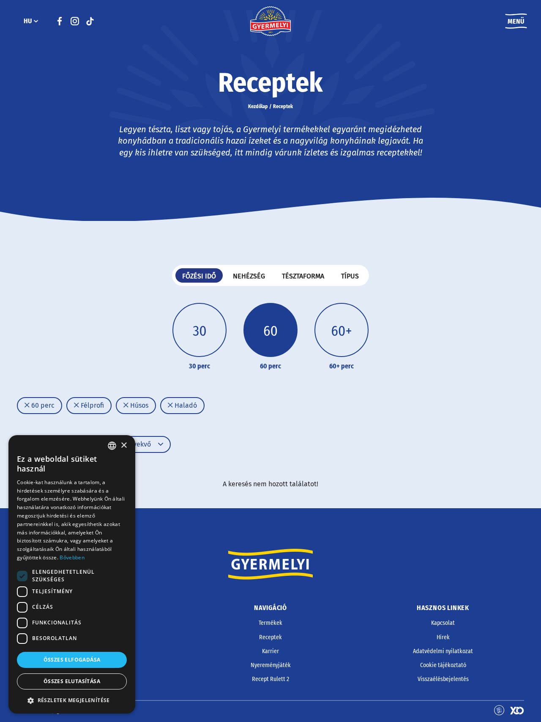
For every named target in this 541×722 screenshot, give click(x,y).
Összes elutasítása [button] (72, 681)
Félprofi (91, 405)
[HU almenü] (35, 21)
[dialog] (71, 574)
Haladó (185, 405)
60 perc (42, 405)
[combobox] (112, 445)
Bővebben (72, 557)
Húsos (138, 405)
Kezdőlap (258, 106)
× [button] (123, 445)
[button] (72, 700)
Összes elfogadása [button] (72, 659)
